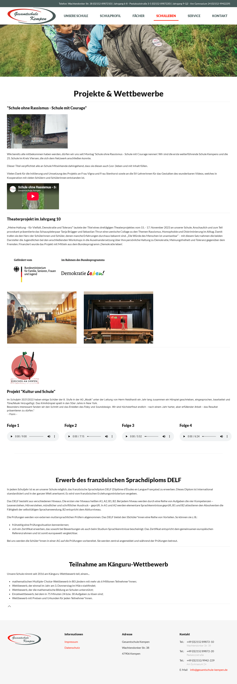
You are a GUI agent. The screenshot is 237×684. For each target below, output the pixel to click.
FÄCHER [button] (139, 16)
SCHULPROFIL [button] (110, 16)
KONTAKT (219, 16)
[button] (9, 606)
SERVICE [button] (194, 16)
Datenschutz (72, 647)
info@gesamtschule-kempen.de (208, 669)
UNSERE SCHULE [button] (76, 16)
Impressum (71, 641)
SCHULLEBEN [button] (166, 16)
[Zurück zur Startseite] (31, 16)
